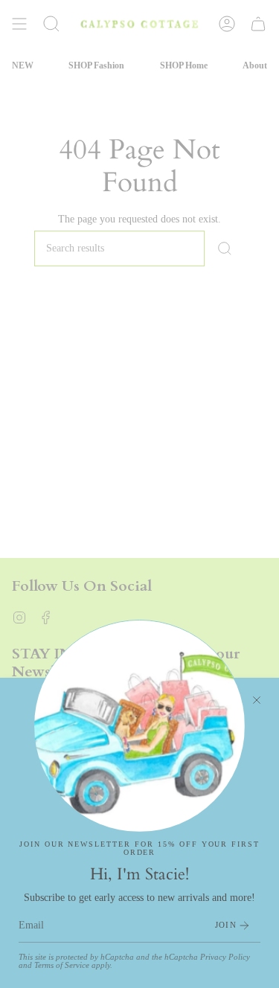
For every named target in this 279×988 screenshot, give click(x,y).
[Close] (256, 700)
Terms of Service (61, 965)
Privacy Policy (225, 957)
